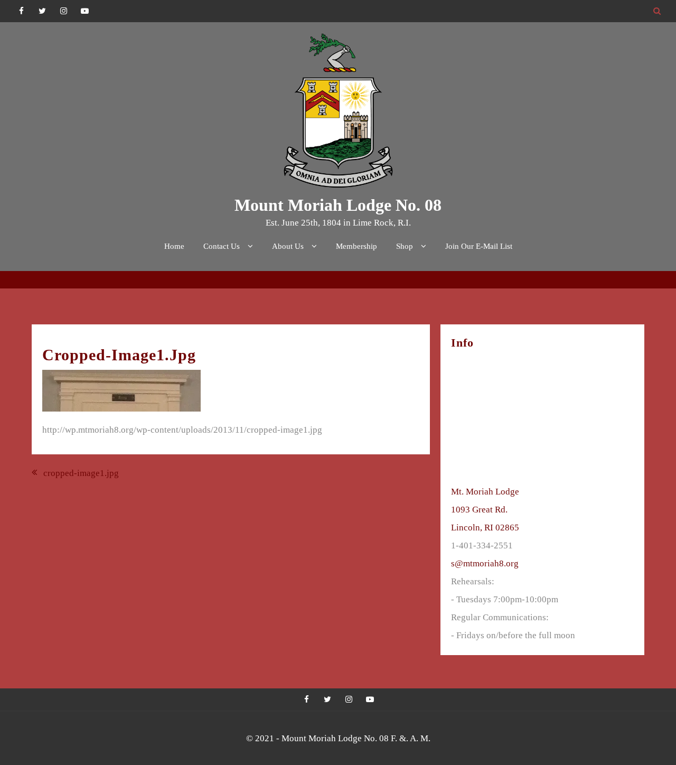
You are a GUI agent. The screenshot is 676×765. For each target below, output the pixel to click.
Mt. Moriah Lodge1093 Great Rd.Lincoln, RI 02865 (485, 510)
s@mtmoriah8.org (485, 563)
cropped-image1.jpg (81, 473)
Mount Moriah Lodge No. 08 (338, 204)
